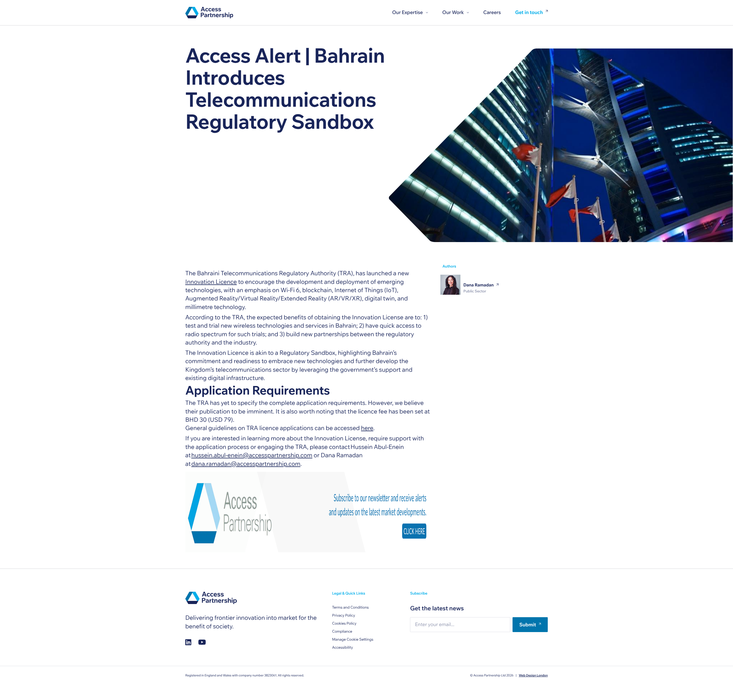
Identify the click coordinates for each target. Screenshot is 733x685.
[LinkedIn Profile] (188, 642)
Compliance (342, 631)
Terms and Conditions (350, 607)
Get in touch (529, 12)
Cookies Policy (344, 623)
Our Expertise (407, 12)
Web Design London (533, 675)
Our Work (453, 12)
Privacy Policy (343, 615)
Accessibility (342, 647)
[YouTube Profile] (202, 642)
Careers (492, 12)
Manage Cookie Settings (352, 639)
